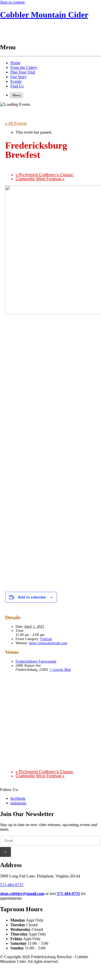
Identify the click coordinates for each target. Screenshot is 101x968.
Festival (46, 639)
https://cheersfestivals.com (48, 643)
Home (15, 63)
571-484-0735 (11, 885)
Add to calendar (32, 597)
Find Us (17, 86)
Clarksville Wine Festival (40, 179)
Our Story (18, 77)
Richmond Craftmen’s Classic (45, 175)
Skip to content (12, 2)
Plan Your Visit (22, 72)
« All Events (16, 123)
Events (15, 81)
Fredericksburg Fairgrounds (36, 661)
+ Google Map (60, 670)
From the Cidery (23, 67)
